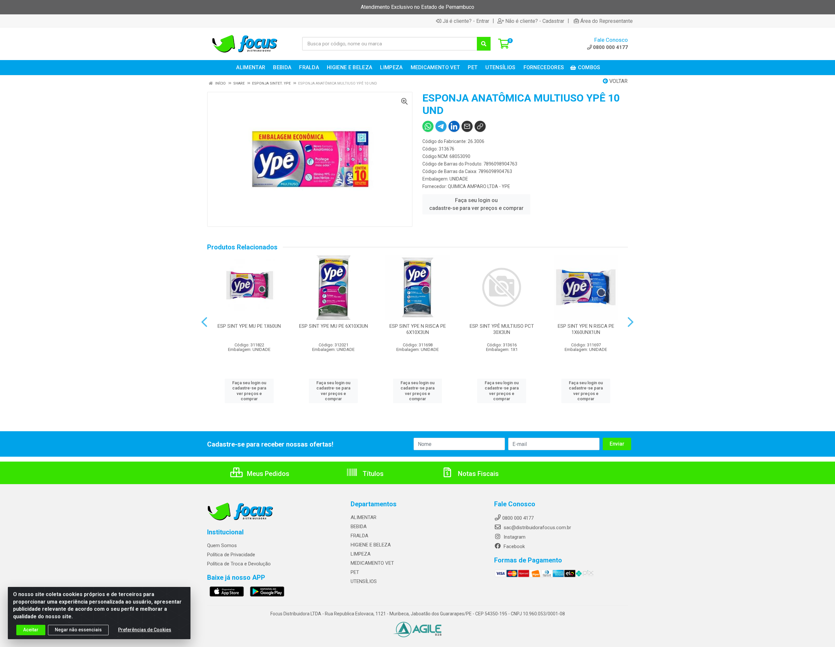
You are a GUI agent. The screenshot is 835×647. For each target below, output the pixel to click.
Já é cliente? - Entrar (466, 21)
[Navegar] (204, 322)
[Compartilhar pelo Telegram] (441, 126)
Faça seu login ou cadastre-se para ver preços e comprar (476, 204)
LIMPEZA (361, 554)
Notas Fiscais (477, 474)
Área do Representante (606, 21)
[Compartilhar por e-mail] (467, 126)
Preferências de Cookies (144, 629)
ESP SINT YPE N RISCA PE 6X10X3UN (417, 329)
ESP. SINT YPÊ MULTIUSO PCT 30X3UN (502, 329)
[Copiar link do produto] (480, 126)
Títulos (372, 474)
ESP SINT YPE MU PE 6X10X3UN (333, 326)
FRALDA (359, 536)
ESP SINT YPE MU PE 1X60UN (249, 326)
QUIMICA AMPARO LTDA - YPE (479, 186)
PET (355, 572)
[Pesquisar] (484, 44)
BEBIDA (359, 526)
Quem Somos (222, 545)
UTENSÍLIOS (364, 581)
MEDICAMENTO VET (372, 563)
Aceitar (30, 629)
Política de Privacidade (231, 555)
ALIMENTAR (363, 517)
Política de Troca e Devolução (239, 564)
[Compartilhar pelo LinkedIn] (454, 126)
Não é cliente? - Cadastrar (534, 21)
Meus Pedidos (267, 474)
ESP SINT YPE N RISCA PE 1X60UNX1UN (586, 329)
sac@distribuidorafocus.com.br (536, 527)
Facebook (513, 546)
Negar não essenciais (78, 629)
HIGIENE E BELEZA (371, 545)
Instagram (513, 537)
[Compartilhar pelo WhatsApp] (427, 126)
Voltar (618, 81)
